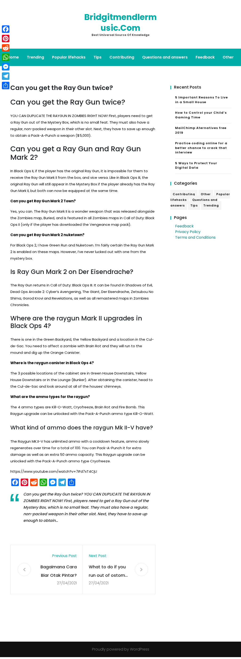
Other (228, 57)
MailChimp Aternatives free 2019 (200, 130)
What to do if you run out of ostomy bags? (108, 572)
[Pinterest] (5, 38)
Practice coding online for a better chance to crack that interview (201, 148)
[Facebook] (5, 29)
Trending (35, 57)
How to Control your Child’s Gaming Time (201, 115)
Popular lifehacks (68, 57)
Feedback (205, 57)
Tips (97, 57)
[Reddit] (5, 48)
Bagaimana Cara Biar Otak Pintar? (58, 571)
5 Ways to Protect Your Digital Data (196, 165)
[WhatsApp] (5, 57)
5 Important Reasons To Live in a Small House (201, 99)
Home (13, 57)
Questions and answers (165, 57)
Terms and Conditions (195, 237)
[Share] (5, 85)
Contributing (121, 57)
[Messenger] (5, 66)
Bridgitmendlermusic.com (120, 22)
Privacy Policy (188, 231)
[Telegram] (5, 76)
